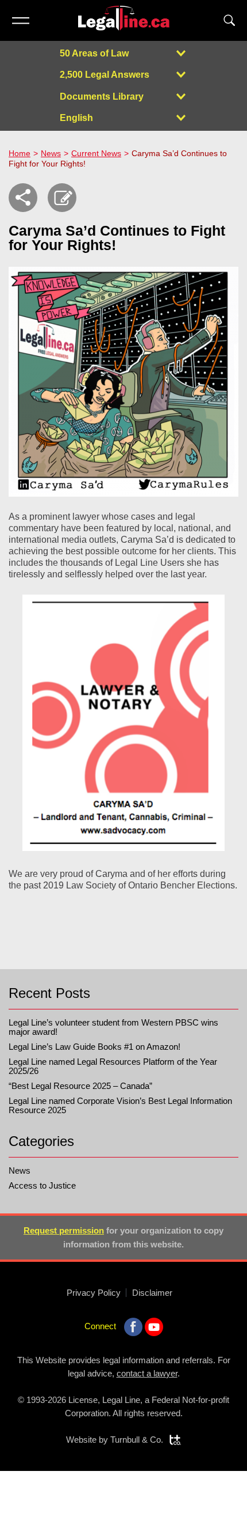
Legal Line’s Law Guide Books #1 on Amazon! (94, 1047)
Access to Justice (42, 1185)
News (51, 153)
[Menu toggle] (20, 20)
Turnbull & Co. (136, 1439)
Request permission (64, 1230)
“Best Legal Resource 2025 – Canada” (80, 1086)
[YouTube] (154, 1327)
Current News (96, 153)
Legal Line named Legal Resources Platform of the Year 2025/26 (113, 1066)
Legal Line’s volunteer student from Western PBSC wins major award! (113, 1027)
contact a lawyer (147, 1373)
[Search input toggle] (229, 20)
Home (19, 153)
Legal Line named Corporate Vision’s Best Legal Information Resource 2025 (120, 1105)
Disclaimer (152, 1292)
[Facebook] (133, 1327)
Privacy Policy (94, 1292)
